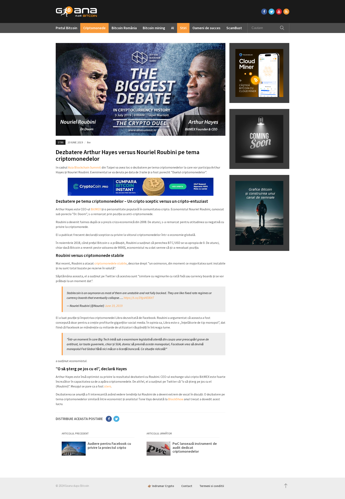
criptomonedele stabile (110, 263)
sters (107, 386)
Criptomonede (94, 28)
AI (172, 28)
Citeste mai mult (98, 450)
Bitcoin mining (154, 28)
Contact (186, 486)
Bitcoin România (124, 28)
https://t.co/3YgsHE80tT (139, 298)
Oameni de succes (206, 28)
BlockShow (175, 399)
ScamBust (234, 28)
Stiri (183, 28)
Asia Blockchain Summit (84, 167)
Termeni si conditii (211, 486)
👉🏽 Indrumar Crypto (161, 486)
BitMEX (96, 209)
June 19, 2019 (114, 306)
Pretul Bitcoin (66, 28)
